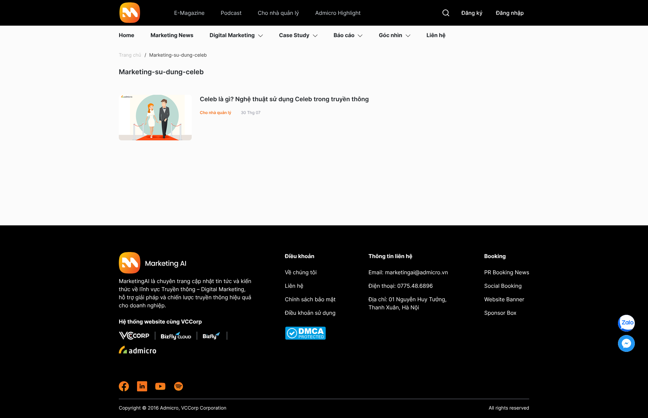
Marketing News (172, 35)
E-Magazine (189, 12)
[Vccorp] (137, 336)
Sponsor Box (500, 312)
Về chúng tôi (301, 272)
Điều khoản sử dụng (310, 312)
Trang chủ (130, 55)
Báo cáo (344, 35)
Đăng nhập (510, 12)
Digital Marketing (232, 35)
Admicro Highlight (338, 12)
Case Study (294, 35)
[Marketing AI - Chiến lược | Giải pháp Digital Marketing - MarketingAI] (130, 13)
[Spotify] (178, 386)
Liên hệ (436, 35)
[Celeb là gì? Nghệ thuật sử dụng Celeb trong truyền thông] (155, 117)
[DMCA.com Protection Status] (311, 333)
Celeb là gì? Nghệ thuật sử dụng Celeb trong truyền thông (284, 99)
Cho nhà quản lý (278, 12)
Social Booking (503, 285)
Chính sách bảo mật (310, 299)
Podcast (231, 12)
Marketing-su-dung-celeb (177, 55)
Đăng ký (471, 12)
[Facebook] (124, 386)
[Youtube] (160, 386)
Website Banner (504, 299)
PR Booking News (506, 272)
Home (126, 35)
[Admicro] (137, 349)
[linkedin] (142, 386)
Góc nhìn (390, 35)
